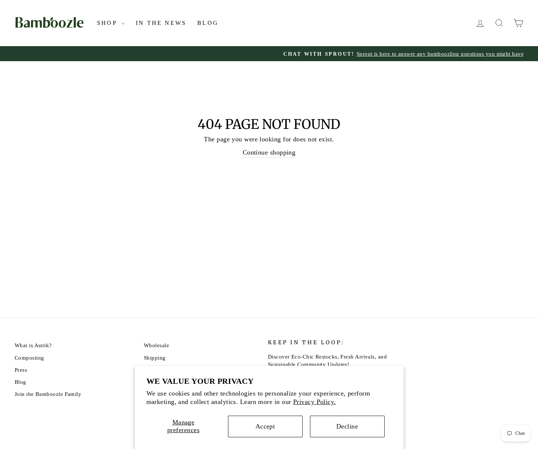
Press (21, 370)
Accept (265, 426)
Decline (347, 426)
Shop (108, 23)
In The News (161, 23)
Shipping (155, 358)
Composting (29, 358)
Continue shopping (269, 152)
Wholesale (156, 345)
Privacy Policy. (314, 401)
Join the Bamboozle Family (48, 394)
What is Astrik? (33, 345)
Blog (207, 23)
